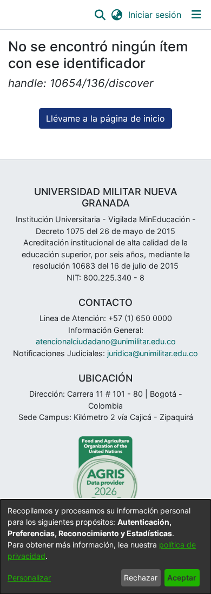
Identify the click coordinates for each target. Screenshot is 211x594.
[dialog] (105, 546)
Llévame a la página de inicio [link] (105, 118)
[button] (100, 14)
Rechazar (140, 577)
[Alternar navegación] (196, 14)
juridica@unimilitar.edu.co (152, 353)
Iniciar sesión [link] (155, 14)
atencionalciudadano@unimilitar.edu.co (106, 341)
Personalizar (29, 577)
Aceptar (181, 577)
